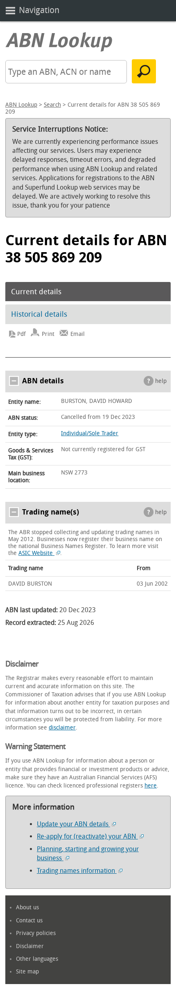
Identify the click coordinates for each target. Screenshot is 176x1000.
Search (52, 104)
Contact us (29, 920)
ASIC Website (36, 553)
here (150, 785)
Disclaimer (30, 946)
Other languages (37, 958)
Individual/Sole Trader (89, 433)
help (161, 381)
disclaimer (62, 727)
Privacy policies (36, 933)
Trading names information (77, 871)
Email (77, 334)
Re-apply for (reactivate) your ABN (87, 836)
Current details (36, 291)
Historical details (39, 314)
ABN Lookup (21, 104)
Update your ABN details (73, 824)
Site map (27, 971)
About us (27, 907)
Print (48, 334)
